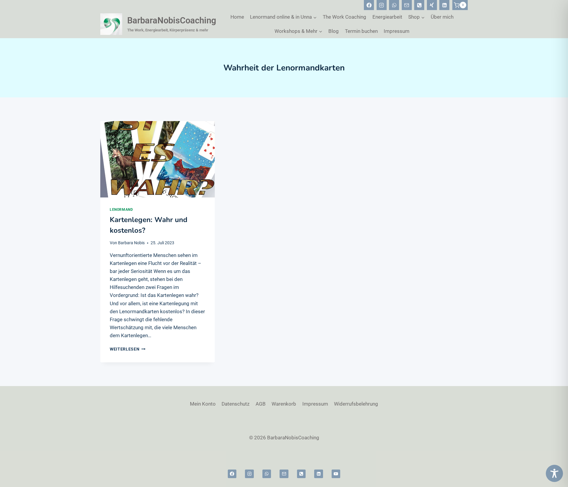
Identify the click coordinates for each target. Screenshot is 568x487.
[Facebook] (369, 5)
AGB (261, 404)
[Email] (407, 5)
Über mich (442, 17)
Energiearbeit (387, 17)
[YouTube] (336, 474)
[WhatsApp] (394, 5)
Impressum (396, 31)
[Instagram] (382, 5)
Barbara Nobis (131, 242)
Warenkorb (284, 404)
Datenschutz (235, 404)
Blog (333, 31)
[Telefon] (419, 5)
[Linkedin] (444, 5)
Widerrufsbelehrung (356, 404)
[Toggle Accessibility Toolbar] (554, 473)
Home (237, 17)
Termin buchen (361, 31)
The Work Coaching (344, 17)
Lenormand (121, 210)
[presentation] (157, 159)
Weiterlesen (128, 349)
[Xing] (432, 5)
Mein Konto (203, 404)
